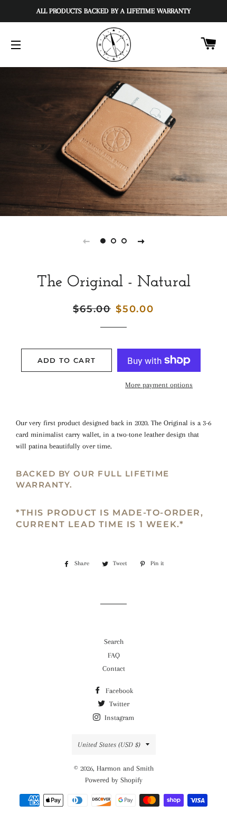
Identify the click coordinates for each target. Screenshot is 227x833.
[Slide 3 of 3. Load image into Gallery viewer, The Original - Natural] (124, 241)
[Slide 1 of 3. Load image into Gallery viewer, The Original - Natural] (103, 241)
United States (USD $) (109, 744)
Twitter (118, 704)
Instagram (118, 718)
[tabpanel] (113, 140)
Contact (113, 668)
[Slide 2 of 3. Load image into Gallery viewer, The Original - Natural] (113, 241)
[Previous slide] (86, 240)
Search (114, 641)
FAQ (114, 655)
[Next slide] (141, 240)
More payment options (159, 385)
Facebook (118, 691)
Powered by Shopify (114, 780)
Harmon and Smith (125, 768)
